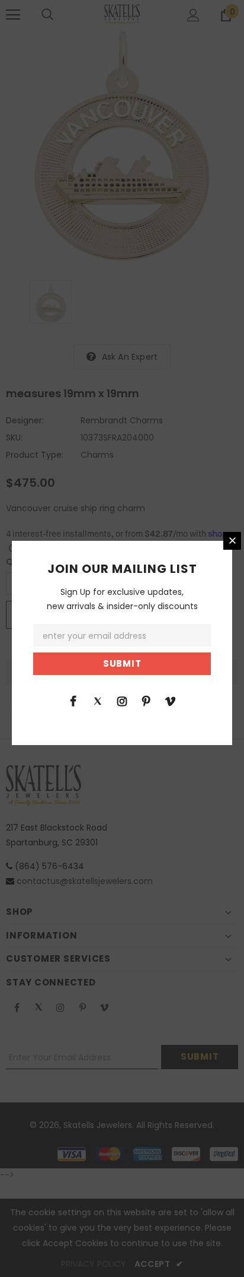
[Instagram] (122, 700)
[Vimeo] (170, 700)
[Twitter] (98, 700)
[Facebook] (73, 700)
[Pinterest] (146, 700)
